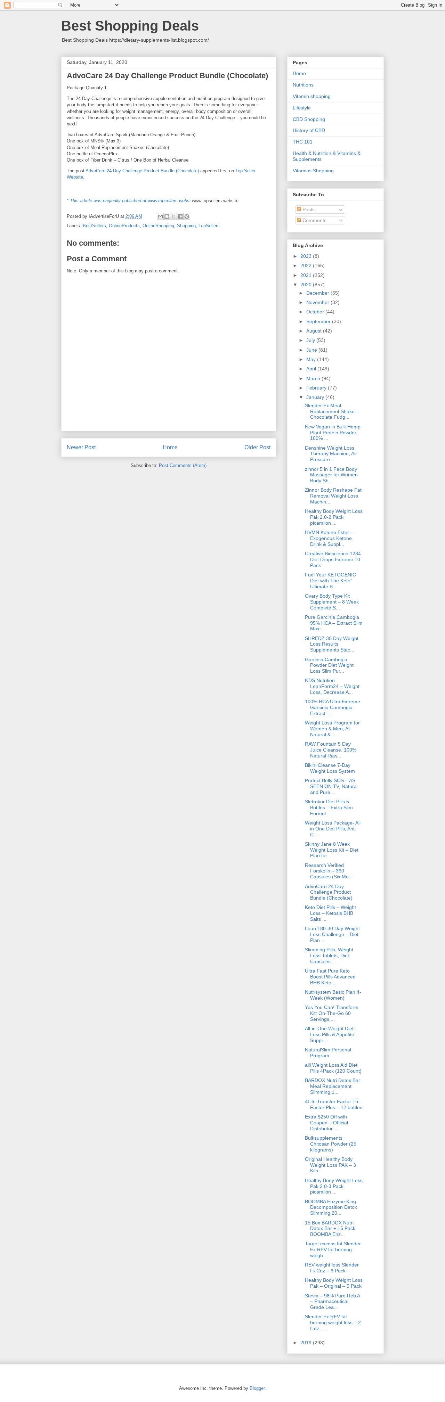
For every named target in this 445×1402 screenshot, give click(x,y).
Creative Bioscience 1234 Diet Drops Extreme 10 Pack (333, 559)
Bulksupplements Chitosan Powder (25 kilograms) (330, 1144)
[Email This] (160, 216)
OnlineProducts (124, 225)
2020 (306, 284)
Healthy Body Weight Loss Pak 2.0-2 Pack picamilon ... (334, 517)
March (314, 378)
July (311, 340)
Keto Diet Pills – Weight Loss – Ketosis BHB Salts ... (330, 913)
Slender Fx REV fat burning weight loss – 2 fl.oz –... (333, 1322)
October (315, 311)
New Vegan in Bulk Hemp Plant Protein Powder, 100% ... (333, 432)
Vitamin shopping (312, 96)
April (311, 368)
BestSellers (94, 225)
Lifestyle (302, 107)
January (315, 397)
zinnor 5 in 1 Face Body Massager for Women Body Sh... (331, 475)
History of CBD (309, 130)
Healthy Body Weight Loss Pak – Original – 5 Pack (334, 1283)
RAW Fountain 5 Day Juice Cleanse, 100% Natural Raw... (330, 750)
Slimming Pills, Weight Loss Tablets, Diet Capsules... (329, 955)
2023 (306, 256)
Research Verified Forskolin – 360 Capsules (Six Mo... (329, 871)
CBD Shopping (309, 119)
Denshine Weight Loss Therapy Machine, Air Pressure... (331, 453)
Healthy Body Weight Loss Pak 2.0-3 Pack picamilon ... (334, 1186)
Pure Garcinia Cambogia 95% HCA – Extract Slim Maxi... (334, 623)
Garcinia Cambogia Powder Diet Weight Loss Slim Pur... (329, 665)
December (318, 293)
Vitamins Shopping (313, 170)
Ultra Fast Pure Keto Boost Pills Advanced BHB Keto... (330, 976)
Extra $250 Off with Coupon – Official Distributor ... (326, 1122)
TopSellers (209, 225)
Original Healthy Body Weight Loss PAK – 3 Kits (330, 1165)
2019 (306, 1342)
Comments (313, 220)
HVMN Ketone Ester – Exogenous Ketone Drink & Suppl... (329, 538)
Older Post (257, 447)
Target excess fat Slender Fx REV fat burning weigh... (333, 1249)
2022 (306, 265)
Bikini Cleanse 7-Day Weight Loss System (330, 768)
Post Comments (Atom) (183, 465)
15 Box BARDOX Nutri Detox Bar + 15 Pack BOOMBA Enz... (330, 1228)
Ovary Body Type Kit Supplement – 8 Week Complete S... (332, 601)
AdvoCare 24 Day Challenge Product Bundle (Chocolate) (142, 170)
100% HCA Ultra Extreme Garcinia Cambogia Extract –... (332, 707)
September (319, 321)
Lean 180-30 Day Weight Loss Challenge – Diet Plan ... (332, 934)
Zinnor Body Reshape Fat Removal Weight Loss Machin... (333, 496)
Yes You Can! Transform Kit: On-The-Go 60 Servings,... (331, 1013)
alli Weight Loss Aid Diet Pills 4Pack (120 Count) (333, 1068)
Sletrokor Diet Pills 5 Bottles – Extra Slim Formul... (329, 807)
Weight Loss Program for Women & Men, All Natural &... (332, 728)
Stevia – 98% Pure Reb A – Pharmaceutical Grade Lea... (332, 1301)
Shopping (186, 225)
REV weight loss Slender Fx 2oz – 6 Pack (332, 1267)
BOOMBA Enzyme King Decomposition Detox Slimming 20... (331, 1207)
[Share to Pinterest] (186, 216)
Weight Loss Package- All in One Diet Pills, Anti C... (333, 828)
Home (170, 447)
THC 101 (303, 142)
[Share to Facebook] (180, 216)
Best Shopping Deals (130, 25)
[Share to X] (173, 216)
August (314, 331)
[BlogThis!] (166, 216)
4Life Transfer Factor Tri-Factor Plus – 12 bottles (333, 1104)
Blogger (257, 1388)
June (312, 350)
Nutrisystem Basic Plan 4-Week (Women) (333, 995)
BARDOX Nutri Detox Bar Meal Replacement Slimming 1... (332, 1086)
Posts (308, 209)
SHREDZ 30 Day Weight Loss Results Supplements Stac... (331, 644)
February (317, 388)
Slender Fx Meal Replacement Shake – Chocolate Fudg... (332, 411)
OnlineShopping (158, 225)
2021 (306, 275)
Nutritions (303, 85)
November (318, 302)
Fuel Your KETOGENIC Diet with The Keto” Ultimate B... (330, 580)
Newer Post (81, 447)
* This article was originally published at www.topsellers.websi (129, 200)
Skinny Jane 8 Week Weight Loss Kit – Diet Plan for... (331, 850)
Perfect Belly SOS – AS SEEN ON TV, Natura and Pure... (331, 786)
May (311, 359)
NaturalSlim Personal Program (328, 1052)
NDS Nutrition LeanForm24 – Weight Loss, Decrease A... (332, 686)
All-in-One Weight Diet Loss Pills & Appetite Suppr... (329, 1034)
